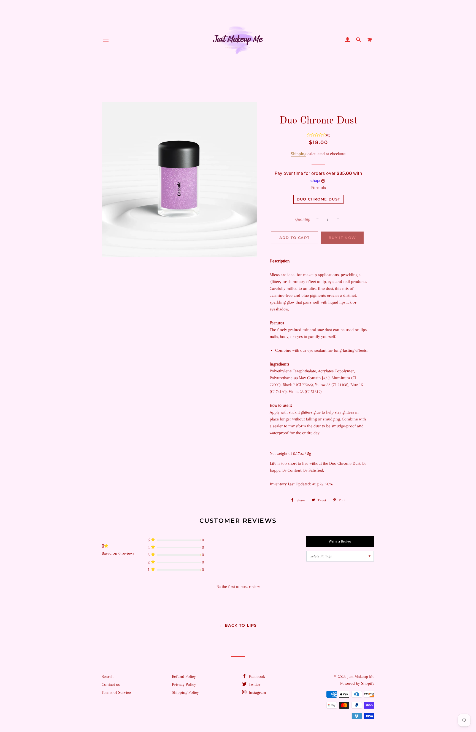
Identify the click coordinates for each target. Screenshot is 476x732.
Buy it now (342, 237)
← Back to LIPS (238, 625)
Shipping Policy (185, 692)
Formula (318, 187)
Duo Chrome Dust (318, 199)
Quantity (302, 219)
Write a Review (340, 541)
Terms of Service (116, 692)
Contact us (111, 684)
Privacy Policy (184, 684)
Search (107, 676)
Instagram (257, 692)
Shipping (298, 153)
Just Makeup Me (360, 676)
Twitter (254, 684)
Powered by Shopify (357, 683)
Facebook (256, 676)
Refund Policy (184, 676)
